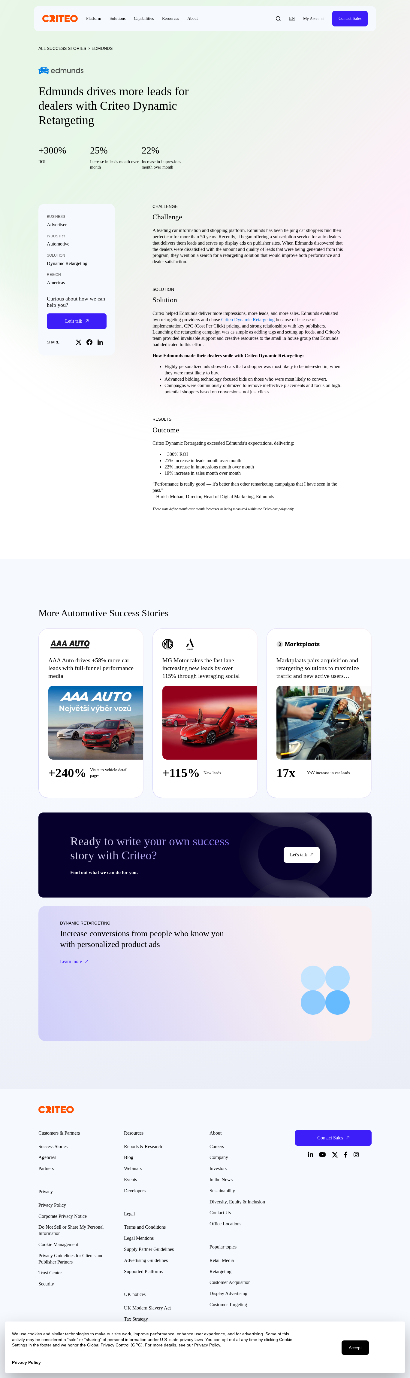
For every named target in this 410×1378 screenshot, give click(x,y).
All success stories (62, 48)
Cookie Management (58, 1244)
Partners (46, 1168)
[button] (278, 18)
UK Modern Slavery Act (147, 1307)
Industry (56, 236)
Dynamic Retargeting (67, 263)
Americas (56, 282)
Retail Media (222, 1260)
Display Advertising (228, 1293)
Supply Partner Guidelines (149, 1249)
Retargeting (220, 1271)
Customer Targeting (228, 1304)
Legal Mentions (139, 1238)
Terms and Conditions (145, 1227)
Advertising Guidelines (146, 1260)
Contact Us (220, 1212)
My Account (313, 19)
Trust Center (50, 1272)
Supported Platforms (143, 1271)
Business (56, 217)
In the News (221, 1179)
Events (130, 1179)
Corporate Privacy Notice (62, 1216)
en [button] (292, 18)
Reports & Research (143, 1146)
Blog (128, 1157)
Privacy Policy (52, 1205)
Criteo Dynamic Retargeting (248, 319)
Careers (217, 1146)
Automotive (58, 243)
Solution (56, 255)
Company (219, 1157)
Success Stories (53, 1146)
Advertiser (57, 224)
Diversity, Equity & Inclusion (237, 1201)
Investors (218, 1168)
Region (54, 275)
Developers (135, 1190)
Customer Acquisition (230, 1282)
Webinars (133, 1168)
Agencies (47, 1157)
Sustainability (222, 1190)
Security (46, 1283)
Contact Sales (350, 18)
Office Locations (225, 1223)
